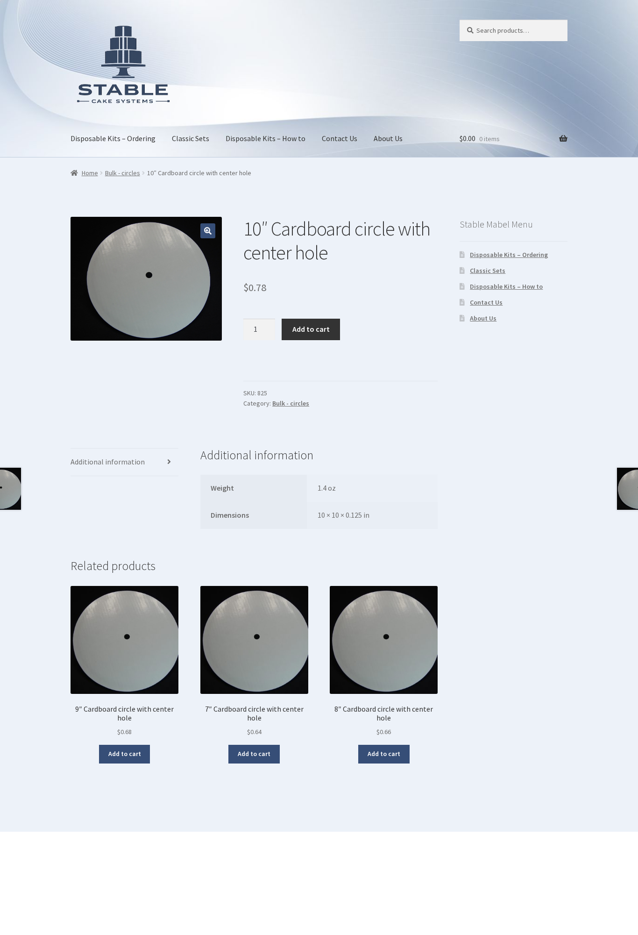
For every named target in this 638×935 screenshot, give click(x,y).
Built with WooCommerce (112, 881)
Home (90, 173)
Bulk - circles (122, 173)
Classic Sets (190, 138)
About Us (388, 138)
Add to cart (311, 329)
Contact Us (339, 138)
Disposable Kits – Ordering (113, 138)
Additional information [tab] (108, 461)
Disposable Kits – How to (265, 138)
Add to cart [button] (124, 753)
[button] (207, 230)
